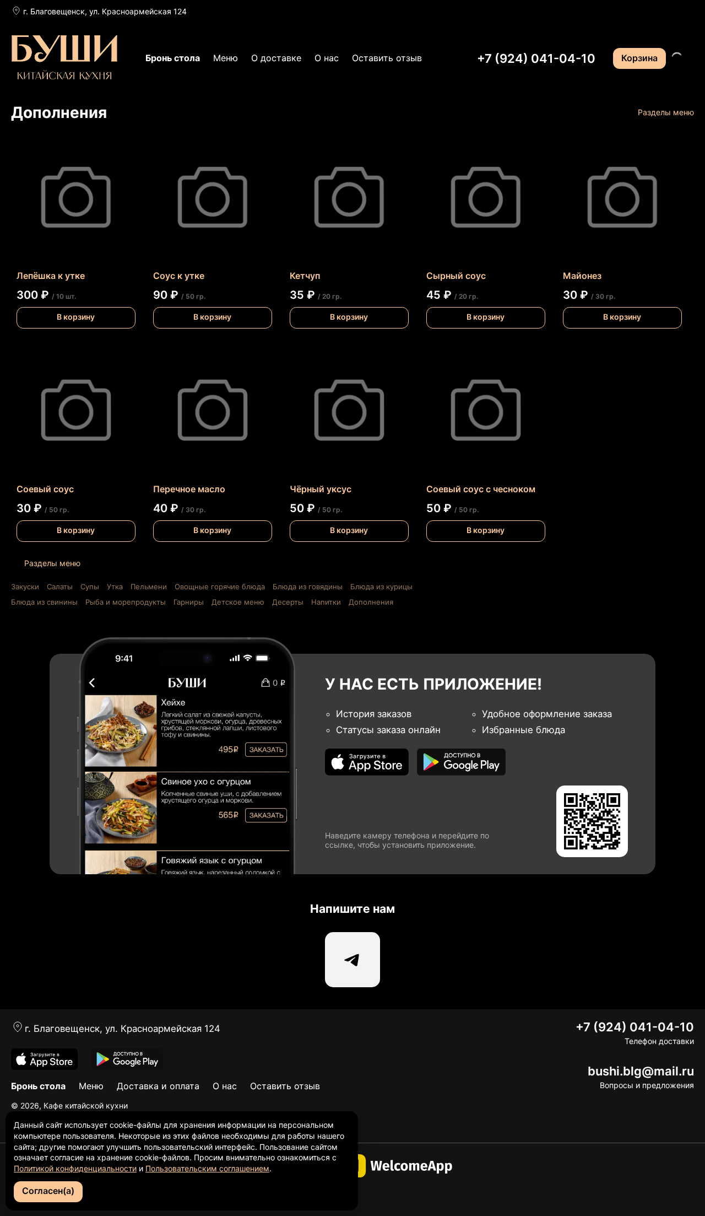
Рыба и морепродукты (125, 602)
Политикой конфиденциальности (75, 1168)
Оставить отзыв (387, 57)
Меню (225, 57)
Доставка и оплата (158, 1085)
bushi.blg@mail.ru (641, 1071)
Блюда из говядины (308, 586)
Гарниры (188, 602)
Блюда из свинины (44, 602)
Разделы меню (666, 112)
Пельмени (149, 586)
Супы (89, 586)
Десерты (287, 602)
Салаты (60, 586)
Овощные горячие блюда (220, 586)
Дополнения (371, 602)
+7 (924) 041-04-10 (536, 58)
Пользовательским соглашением (207, 1168)
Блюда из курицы (381, 586)
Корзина (639, 57)
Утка (115, 586)
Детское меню (238, 602)
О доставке (276, 57)
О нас (326, 57)
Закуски (25, 586)
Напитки (326, 602)
